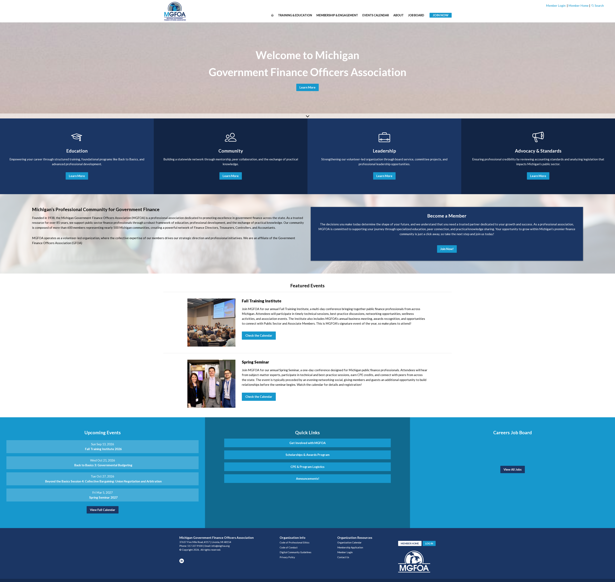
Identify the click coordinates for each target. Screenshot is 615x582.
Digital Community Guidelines (295, 552)
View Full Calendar (102, 510)
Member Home (578, 5)
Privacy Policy (287, 557)
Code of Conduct (289, 547)
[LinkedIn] (181, 561)
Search (599, 5)
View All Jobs (513, 469)
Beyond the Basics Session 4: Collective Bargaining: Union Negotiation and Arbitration (103, 481)
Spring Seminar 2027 (103, 497)
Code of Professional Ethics (294, 542)
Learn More (307, 87)
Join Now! (447, 249)
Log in (429, 543)
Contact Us (343, 557)
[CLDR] (175, 11)
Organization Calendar (349, 542)
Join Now (440, 15)
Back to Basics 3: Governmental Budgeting (103, 465)
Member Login (556, 5)
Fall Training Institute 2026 (103, 449)
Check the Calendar (258, 335)
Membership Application (350, 547)
